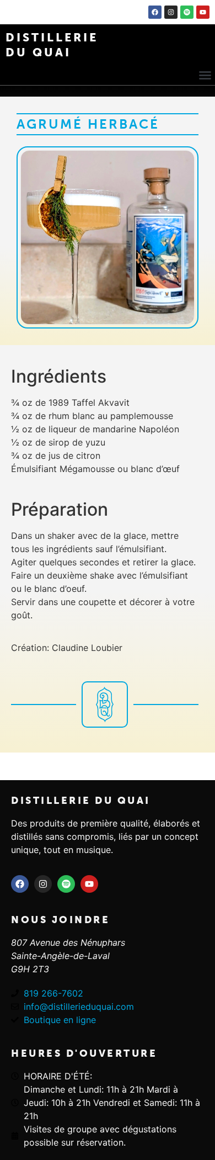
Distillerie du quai (80, 800)
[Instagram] (171, 12)
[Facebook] (155, 12)
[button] (205, 75)
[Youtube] (202, 12)
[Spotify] (187, 12)
